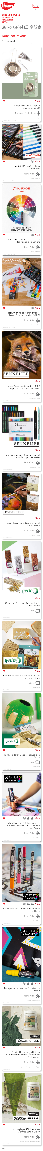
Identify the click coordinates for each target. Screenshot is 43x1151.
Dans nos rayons (11, 15)
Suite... (4, 1148)
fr (35, 9)
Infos (4, 22)
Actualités (7, 17)
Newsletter (7, 20)
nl (38, 9)
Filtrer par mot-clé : (9, 41)
